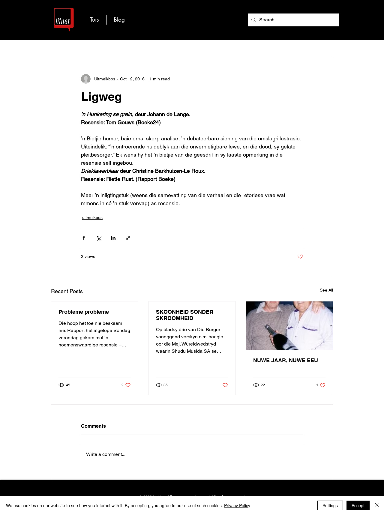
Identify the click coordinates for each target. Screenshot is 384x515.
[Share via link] (128, 238)
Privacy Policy (237, 505)
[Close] (376, 505)
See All (326, 290)
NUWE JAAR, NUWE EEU (285, 360)
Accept (358, 505)
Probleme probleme (83, 312)
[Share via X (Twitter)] (98, 238)
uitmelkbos (92, 217)
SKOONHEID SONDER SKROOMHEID (184, 315)
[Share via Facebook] (84, 238)
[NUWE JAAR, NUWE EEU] (289, 325)
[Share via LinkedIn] (113, 238)
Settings (330, 505)
